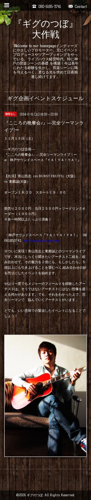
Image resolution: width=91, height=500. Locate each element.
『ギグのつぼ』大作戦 (45, 29)
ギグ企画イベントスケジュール (45, 98)
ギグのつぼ (35, 495)
